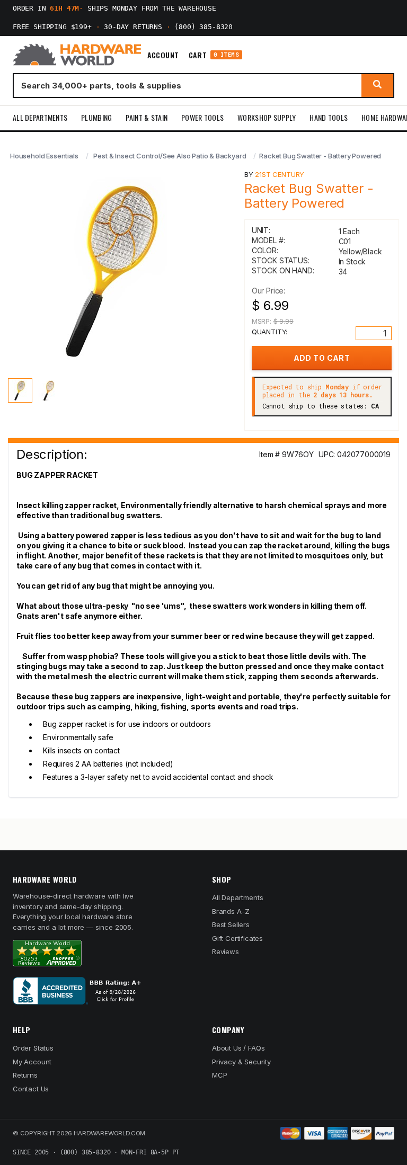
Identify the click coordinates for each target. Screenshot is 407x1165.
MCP (219, 1075)
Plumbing (96, 117)
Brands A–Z (231, 911)
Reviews (225, 951)
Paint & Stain (146, 117)
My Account (32, 1061)
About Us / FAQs (238, 1048)
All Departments (40, 117)
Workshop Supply (266, 117)
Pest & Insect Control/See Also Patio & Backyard (169, 156)
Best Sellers (231, 924)
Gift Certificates (237, 938)
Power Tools (202, 117)
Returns (25, 1075)
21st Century (279, 174)
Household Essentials (44, 156)
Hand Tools (328, 117)
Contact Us (31, 1088)
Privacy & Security (241, 1061)
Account (163, 55)
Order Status (33, 1048)
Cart (214, 54)
